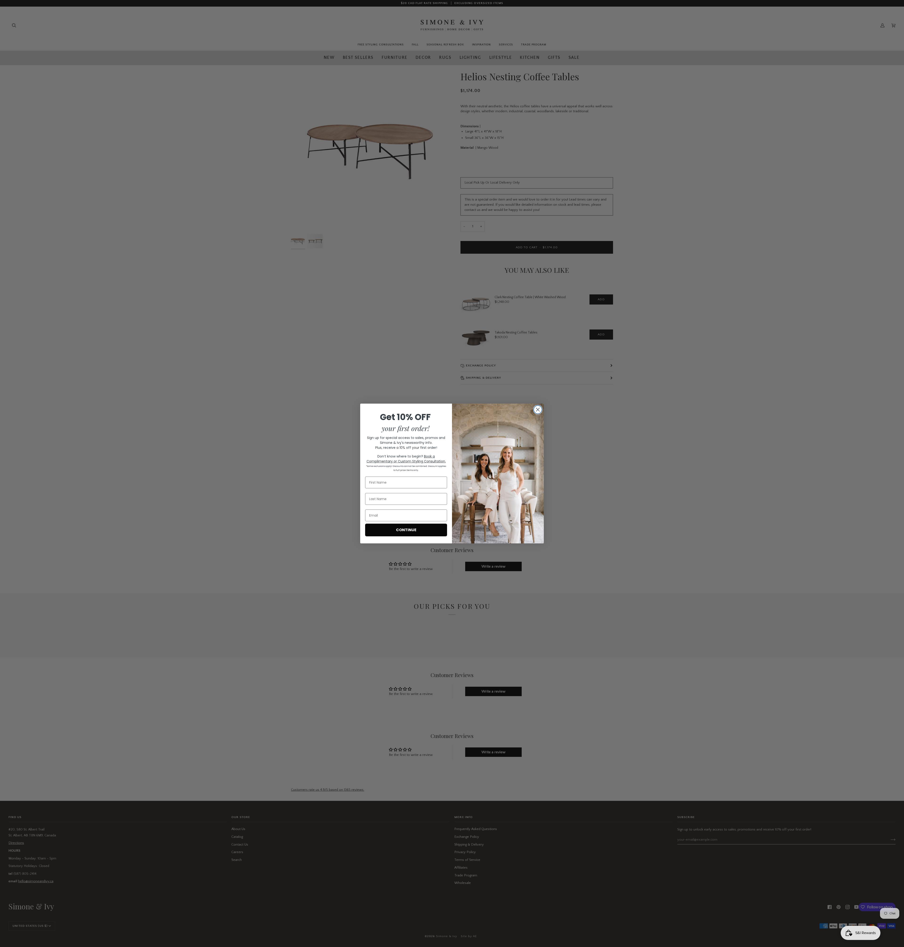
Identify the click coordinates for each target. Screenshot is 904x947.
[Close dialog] (538, 409)
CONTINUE (406, 530)
